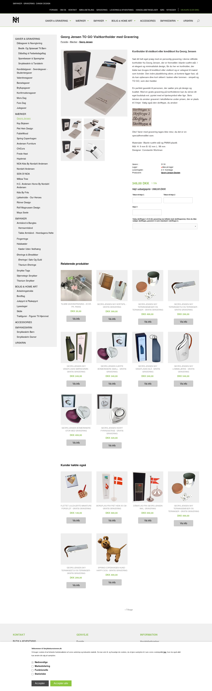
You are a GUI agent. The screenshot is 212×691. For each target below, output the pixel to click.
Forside (54, 9)
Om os (63, 9)
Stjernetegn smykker (27, 275)
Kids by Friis (23, 192)
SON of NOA (23, 173)
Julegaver (21, 107)
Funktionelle (41, 669)
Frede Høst (22, 153)
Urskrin (188, 20)
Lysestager (22, 306)
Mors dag (21, 97)
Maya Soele (22, 212)
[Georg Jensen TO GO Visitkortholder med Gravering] (72, 129)
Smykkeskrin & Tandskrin (30, 63)
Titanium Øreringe (27, 264)
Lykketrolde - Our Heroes (29, 197)
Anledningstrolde (25, 290)
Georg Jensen (24, 118)
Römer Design (24, 202)
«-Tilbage (129, 609)
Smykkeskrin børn (25, 331)
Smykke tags (23, 270)
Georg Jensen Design (170, 172)
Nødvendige (41, 662)
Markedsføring (42, 665)
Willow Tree (22, 178)
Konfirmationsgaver (26, 92)
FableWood (22, 133)
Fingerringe (22, 238)
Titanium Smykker (25, 280)
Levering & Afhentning (121, 9)
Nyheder (171, 9)
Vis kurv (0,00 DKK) (190, 9)
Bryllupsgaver (23, 87)
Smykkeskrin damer (26, 336)
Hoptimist (21, 158)
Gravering (101, 9)
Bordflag (21, 296)
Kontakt (72, 9)
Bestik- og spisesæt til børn (32, 48)
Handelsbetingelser (147, 9)
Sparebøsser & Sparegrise (31, 58)
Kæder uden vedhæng (29, 248)
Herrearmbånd (25, 227)
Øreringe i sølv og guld (30, 259)
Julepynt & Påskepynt (27, 301)
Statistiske (40, 673)
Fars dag (21, 102)
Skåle (19, 311)
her (164, 652)
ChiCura (21, 148)
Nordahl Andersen (26, 168)
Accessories (148, 20)
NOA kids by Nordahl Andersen (32, 163)
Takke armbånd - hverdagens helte (36, 232)
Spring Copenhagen (26, 138)
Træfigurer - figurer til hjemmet (33, 316)
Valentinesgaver (24, 77)
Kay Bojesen (23, 123)
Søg (162, 9)
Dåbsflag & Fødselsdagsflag (32, 53)
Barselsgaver (23, 82)
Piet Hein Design (25, 128)
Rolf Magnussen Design (28, 207)
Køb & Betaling (86, 9)
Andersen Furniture (26, 143)
